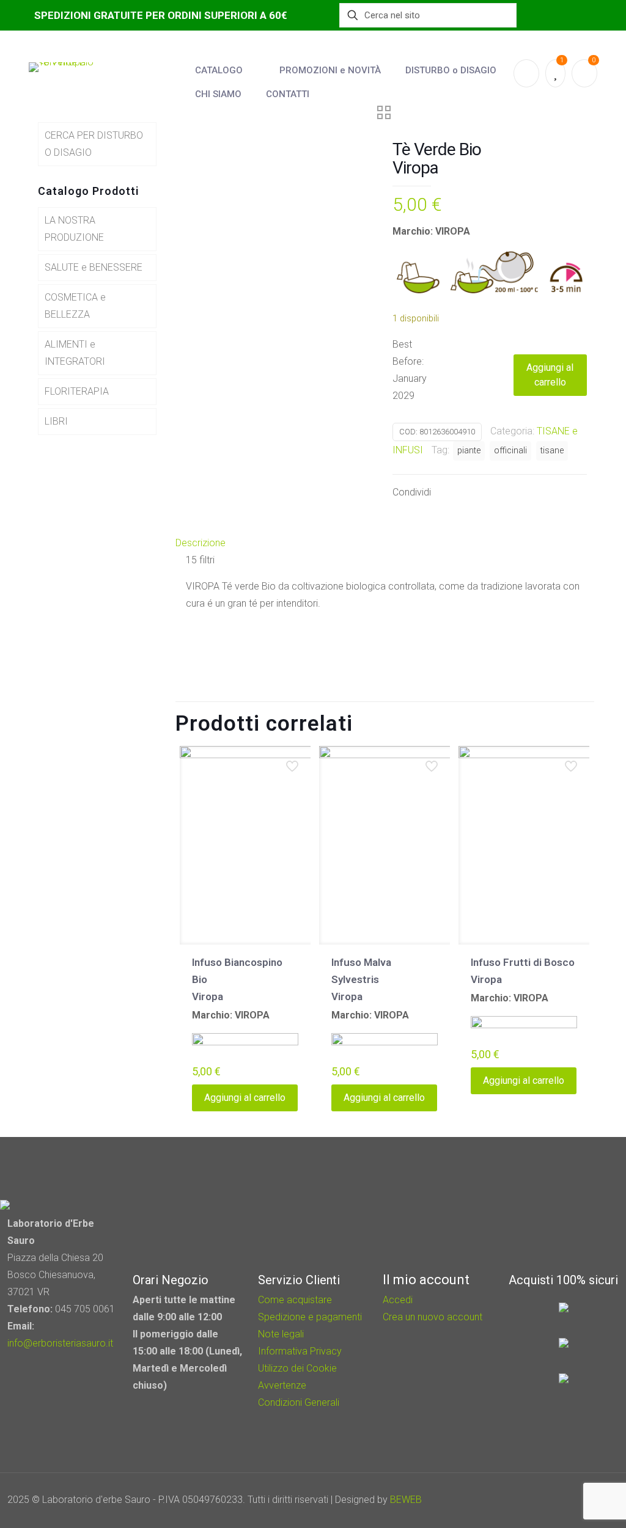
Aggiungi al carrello (549, 375)
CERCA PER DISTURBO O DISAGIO (94, 144)
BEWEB (406, 1499)
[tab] (384, 543)
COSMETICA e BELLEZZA (75, 305)
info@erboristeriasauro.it (60, 1343)
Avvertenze (282, 1385)
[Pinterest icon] (563, 1499)
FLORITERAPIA (77, 391)
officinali (510, 450)
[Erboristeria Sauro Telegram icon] (577, 1499)
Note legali (281, 1334)
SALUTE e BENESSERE (93, 267)
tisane (552, 450)
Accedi (398, 1300)
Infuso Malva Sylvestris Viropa (361, 979)
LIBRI (56, 421)
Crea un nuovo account (432, 1317)
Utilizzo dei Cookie (297, 1368)
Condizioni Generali (298, 1402)
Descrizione (200, 543)
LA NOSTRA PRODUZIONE (74, 228)
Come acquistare (295, 1300)
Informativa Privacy (300, 1351)
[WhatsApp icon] (530, 1499)
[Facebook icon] (546, 1499)
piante (469, 450)
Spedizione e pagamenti (310, 1317)
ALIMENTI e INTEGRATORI (75, 352)
